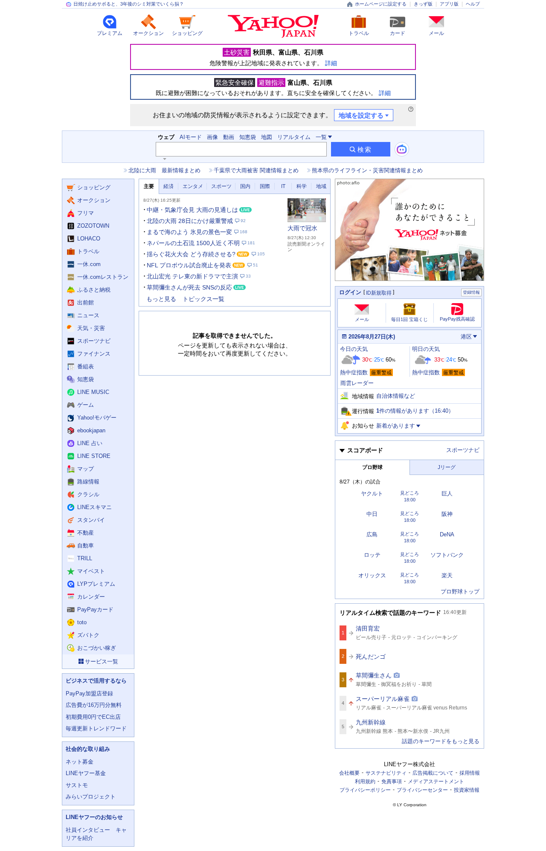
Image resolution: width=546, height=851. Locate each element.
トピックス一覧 (203, 299)
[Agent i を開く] (402, 149)
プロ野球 (372, 467)
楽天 (447, 575)
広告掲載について (432, 773)
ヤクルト (372, 493)
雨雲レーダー (357, 383)
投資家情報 (466, 790)
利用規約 (365, 781)
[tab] (149, 186)
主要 (149, 186)
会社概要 (349, 773)
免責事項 (391, 781)
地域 (321, 186)
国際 (265, 186)
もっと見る (161, 299)
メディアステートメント (436, 781)
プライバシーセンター (422, 790)
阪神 (447, 514)
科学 (301, 186)
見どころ (409, 493)
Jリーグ (447, 467)
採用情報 (469, 773)
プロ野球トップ (460, 591)
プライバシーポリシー (365, 790)
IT (283, 186)
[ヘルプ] (411, 109)
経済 (168, 186)
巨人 (447, 493)
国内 (245, 186)
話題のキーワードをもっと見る (440, 741)
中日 (372, 514)
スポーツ (221, 186)
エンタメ (193, 186)
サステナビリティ (386, 773)
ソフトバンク (447, 555)
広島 (372, 534)
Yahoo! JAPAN (273, 26)
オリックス (372, 575)
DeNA (447, 534)
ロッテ (372, 555)
